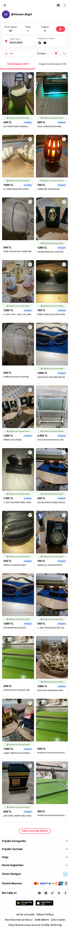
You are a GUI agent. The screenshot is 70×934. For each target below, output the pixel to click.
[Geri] (5, 5)
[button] (58, 5)
